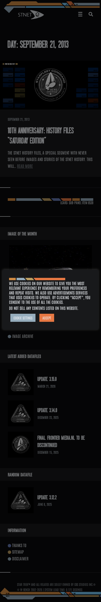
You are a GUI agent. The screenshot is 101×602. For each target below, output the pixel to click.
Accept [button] (46, 318)
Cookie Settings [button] (22, 318)
